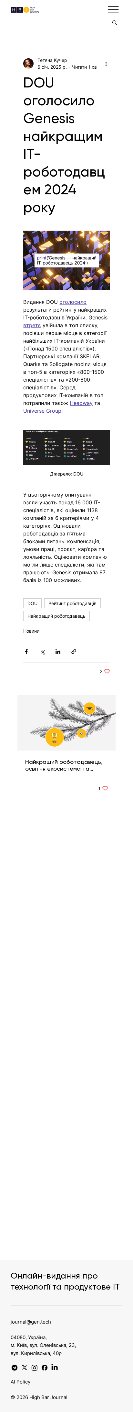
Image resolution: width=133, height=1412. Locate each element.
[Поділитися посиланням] (74, 652)
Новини (31, 631)
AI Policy (20, 1382)
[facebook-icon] (44, 1368)
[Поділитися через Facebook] (26, 652)
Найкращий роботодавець (56, 616)
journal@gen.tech (31, 1322)
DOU (32, 603)
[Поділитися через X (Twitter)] (42, 652)
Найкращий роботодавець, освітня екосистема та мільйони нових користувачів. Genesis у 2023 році (65, 765)
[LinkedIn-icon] (54, 1368)
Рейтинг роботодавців (72, 603)
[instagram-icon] (34, 1368)
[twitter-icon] (24, 1368)
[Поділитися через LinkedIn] (58, 652)
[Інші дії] (106, 63)
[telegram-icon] (14, 1368)
